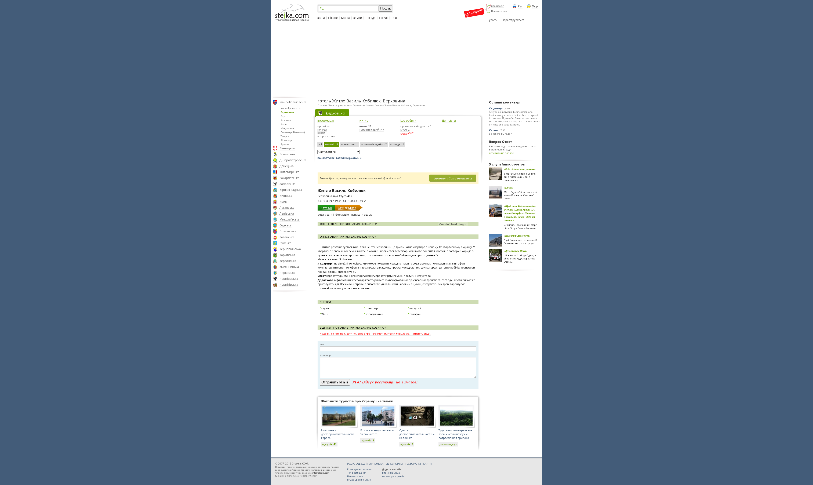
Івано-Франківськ (291, 108)
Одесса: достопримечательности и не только (416, 434)
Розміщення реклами (359, 469)
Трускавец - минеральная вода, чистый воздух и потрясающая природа (455, 434)
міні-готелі (349, 144)
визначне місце (391, 472)
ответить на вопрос (501, 153)
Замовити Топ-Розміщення (453, 178)
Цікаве (333, 18)
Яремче (285, 144)
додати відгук (448, 444)
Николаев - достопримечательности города (337, 434)
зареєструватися (513, 20)
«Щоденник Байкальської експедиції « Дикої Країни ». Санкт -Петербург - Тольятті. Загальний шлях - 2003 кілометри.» (520, 213)
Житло (363, 120)
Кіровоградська (290, 190)
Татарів (285, 136)
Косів (283, 124)
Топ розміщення (356, 472)
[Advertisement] (406, 60)
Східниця (496, 108)
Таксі (394, 18)
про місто (323, 126)
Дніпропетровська (293, 160)
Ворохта (285, 116)
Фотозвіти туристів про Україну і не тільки (357, 401)
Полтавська (287, 231)
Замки (357, 18)
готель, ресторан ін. (393, 476)
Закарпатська (289, 178)
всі (320, 144)
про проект (497, 5)
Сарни (493, 130)
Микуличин (287, 128)
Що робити (408, 120)
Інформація (325, 120)
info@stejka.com (320, 472)
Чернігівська (288, 284)
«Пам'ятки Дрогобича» (517, 235)
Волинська (287, 154)
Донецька (286, 166)
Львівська (286, 213)
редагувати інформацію (333, 214)
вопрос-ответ (326, 136)
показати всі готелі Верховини (339, 158)
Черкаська (287, 273)
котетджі (397, 144)
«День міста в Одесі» (515, 251)
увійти (493, 20)
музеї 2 (404, 129)
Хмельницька (289, 267)
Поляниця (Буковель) (293, 132)
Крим (283, 202)
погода (322, 129)
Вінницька (287, 148)
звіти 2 (404, 134)
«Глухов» (509, 187)
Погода (370, 18)
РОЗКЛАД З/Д (356, 464)
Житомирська (289, 172)
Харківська (287, 255)
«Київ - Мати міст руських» (519, 169)
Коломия (286, 120)
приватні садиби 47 (371, 129)
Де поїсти (449, 120)
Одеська (285, 225)
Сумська (285, 243)
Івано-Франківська (293, 102)
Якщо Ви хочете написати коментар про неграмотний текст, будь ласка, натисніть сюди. (375, 333)
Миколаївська (289, 219)
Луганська (286, 207)
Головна (322, 105)
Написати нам (499, 11)
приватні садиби (374, 144)
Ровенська (287, 237)
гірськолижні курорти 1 (415, 126)
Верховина (287, 112)
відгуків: (329, 444)
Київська (285, 196)
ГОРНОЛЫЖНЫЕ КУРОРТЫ (385, 464)
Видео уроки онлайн (359, 479)
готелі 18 (365, 126)
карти (321, 133)
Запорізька (287, 184)
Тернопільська (290, 249)
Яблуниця (286, 140)
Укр (535, 6)
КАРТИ (427, 464)
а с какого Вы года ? (500, 133)
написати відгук (361, 214)
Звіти (321, 18)
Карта (345, 18)
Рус (520, 6)
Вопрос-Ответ (500, 141)
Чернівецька (288, 279)
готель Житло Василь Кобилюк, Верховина (400, 105)
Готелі (383, 18)
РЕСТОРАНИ (413, 464)
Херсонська (287, 261)
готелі (370, 105)
